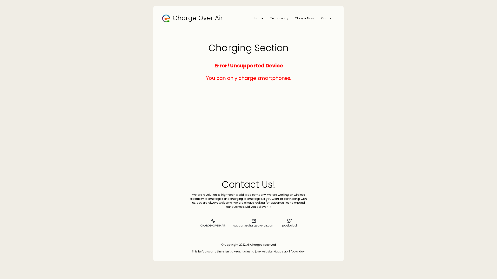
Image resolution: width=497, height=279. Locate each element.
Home (259, 18)
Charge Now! (305, 18)
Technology (279, 18)
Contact (327, 18)
